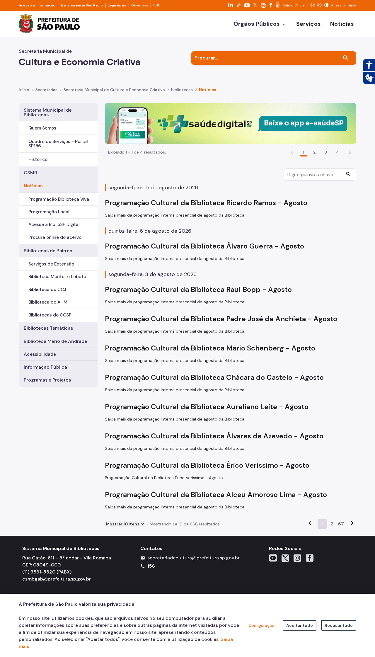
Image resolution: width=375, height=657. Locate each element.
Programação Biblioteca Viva (58, 199)
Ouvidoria (139, 5)
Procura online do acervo (54, 237)
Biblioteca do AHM (47, 302)
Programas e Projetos (47, 380)
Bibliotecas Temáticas (48, 328)
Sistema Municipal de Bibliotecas (47, 112)
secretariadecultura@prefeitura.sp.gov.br (193, 558)
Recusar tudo (339, 625)
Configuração (261, 625)
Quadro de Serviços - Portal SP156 (58, 144)
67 (341, 524)
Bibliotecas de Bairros (48, 251)
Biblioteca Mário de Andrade (55, 341)
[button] (350, 152)
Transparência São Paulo (81, 5)
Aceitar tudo (299, 625)
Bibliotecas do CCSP (49, 315)
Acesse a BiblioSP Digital (54, 224)
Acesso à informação (37, 5)
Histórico (37, 159)
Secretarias (46, 89)
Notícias (33, 186)
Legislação (117, 5)
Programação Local (48, 212)
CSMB (30, 173)
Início (24, 89)
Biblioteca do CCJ (47, 289)
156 (156, 5)
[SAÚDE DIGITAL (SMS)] (230, 123)
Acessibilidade (40, 354)
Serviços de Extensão (51, 264)
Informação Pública (45, 367)
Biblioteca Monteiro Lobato (57, 277)
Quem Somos (42, 128)
